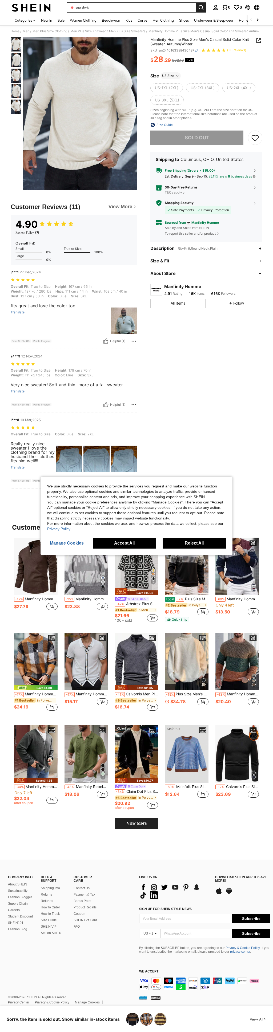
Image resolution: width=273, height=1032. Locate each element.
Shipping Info (50, 888)
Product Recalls (85, 907)
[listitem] (36, 579)
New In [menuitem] (46, 20)
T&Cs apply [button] (173, 192)
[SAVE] (255, 138)
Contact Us (82, 888)
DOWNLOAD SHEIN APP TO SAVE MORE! (241, 879)
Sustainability (17, 891)
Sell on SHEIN (51, 933)
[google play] (229, 893)
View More (137, 823)
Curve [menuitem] (142, 20)
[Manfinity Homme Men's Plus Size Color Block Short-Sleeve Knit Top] (86, 662)
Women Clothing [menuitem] (83, 20)
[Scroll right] (257, 20)
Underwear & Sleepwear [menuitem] (214, 20)
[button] (247, 7)
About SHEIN (17, 884)
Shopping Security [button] (179, 203)
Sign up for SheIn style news (165, 909)
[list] (174, 891)
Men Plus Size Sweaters (127, 31)
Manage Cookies (87, 1002)
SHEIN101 (15, 923)
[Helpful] (106, 341)
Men (26, 31)
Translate (18, 312)
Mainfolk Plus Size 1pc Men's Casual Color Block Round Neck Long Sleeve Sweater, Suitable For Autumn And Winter (187, 787)
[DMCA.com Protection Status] (155, 997)
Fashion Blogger (20, 897)
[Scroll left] (251, 20)
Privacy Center (18, 1002)
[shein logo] (31, 7)
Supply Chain (18, 903)
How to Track (50, 914)
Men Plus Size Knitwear (88, 31)
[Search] (201, 7)
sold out (197, 137)
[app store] (219, 893)
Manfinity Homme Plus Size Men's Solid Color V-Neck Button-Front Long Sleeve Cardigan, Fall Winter (36, 787)
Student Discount (20, 916)
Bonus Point (82, 901)
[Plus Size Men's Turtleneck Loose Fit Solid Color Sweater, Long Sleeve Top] (186, 662)
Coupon (79, 914)
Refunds (47, 901)
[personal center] (215, 7)
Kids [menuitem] (129, 20)
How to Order (50, 907)
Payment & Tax (84, 894)
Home (15, 31)
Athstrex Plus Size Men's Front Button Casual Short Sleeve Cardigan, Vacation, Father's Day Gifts (137, 604)
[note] (136, 592)
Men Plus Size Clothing (50, 31)
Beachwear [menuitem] (111, 20)
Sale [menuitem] (61, 20)
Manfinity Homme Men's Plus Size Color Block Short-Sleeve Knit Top (87, 694)
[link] (226, 7)
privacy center (240, 952)
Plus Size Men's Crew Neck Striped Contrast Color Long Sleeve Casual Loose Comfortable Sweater (187, 599)
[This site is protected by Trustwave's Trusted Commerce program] (143, 997)
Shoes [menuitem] (184, 20)
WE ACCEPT (148, 971)
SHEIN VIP (49, 926)
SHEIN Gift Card (85, 920)
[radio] (166, 87)
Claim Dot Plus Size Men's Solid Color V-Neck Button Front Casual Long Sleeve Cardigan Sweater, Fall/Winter (137, 791)
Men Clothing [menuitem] (163, 20)
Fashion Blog (17, 929)
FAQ (77, 926)
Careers (14, 910)
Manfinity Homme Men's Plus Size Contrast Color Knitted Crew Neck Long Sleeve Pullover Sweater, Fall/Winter (237, 599)
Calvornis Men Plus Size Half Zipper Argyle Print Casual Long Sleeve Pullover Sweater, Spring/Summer (137, 694)
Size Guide (49, 920)
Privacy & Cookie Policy (243, 948)
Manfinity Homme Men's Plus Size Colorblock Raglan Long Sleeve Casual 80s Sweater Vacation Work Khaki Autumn (237, 694)
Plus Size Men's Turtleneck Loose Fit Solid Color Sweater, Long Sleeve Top (187, 694)
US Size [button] (168, 76)
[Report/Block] (134, 341)
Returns (46, 894)
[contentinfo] (204, 984)
